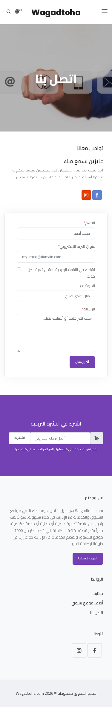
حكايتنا (98, 593)
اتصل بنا (96, 612)
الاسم (89, 223)
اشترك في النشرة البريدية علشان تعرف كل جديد (61, 273)
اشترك (19, 438)
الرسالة (88, 309)
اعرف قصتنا (87, 559)
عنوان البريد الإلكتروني (76, 246)
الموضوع (87, 286)
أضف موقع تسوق (87, 603)
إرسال (80, 362)
